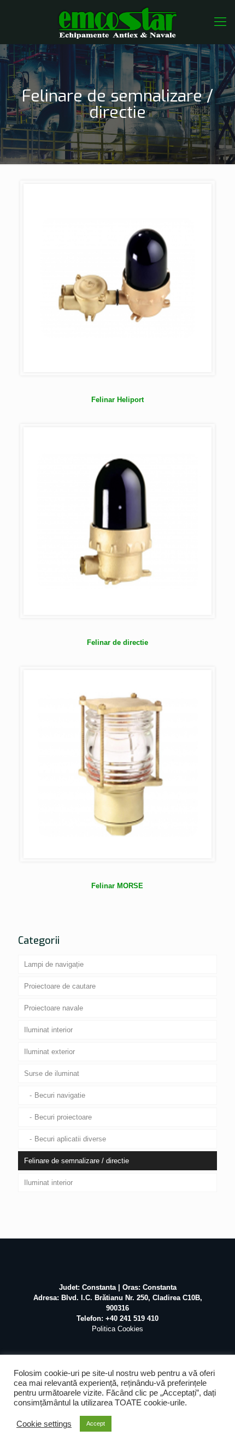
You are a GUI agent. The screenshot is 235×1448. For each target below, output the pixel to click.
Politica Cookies (117, 1329)
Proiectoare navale (53, 1008)
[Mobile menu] (220, 22)
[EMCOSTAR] (117, 21)
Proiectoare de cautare (60, 986)
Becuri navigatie (59, 1095)
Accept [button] (95, 1423)
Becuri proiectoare (63, 1117)
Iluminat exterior (49, 1052)
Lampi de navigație (54, 964)
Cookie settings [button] (44, 1424)
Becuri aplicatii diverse (70, 1139)
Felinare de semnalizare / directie (76, 1161)
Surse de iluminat (51, 1073)
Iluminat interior (48, 1030)
